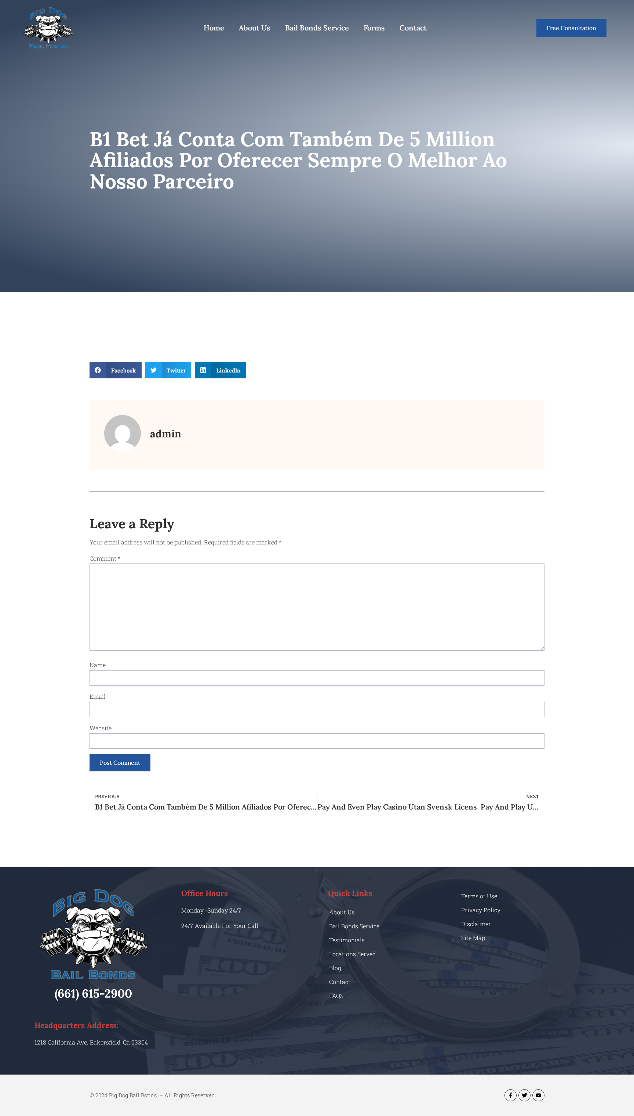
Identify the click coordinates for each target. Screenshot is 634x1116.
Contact (413, 27)
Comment (105, 558)
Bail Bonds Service (317, 27)
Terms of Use (479, 896)
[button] (116, 370)
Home (214, 27)
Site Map (473, 937)
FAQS (336, 995)
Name (98, 665)
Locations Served (352, 954)
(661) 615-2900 (93, 993)
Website (101, 728)
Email (98, 696)
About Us (254, 27)
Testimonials (347, 940)
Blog (335, 968)
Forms (374, 27)
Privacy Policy (480, 910)
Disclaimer (476, 924)
